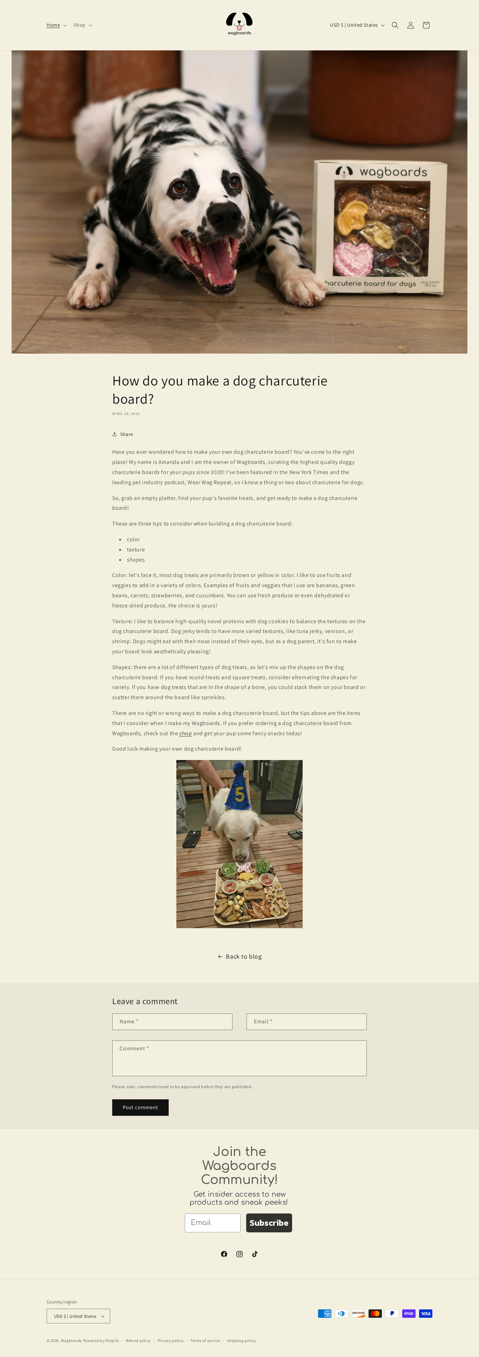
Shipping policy (241, 1340)
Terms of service (205, 1340)
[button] (55, 25)
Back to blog (244, 956)
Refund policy (138, 1340)
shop (185, 733)
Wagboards (71, 1340)
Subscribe (269, 1223)
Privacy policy (171, 1340)
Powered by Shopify (101, 1340)
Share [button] (126, 434)
